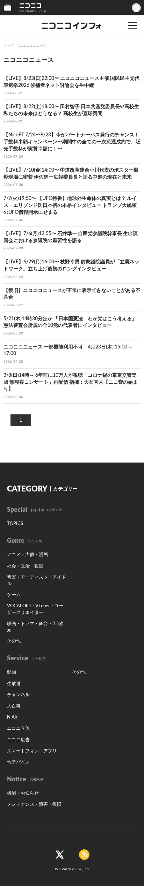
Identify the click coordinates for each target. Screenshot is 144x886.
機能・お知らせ (23, 793)
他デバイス (18, 762)
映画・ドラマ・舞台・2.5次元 (35, 627)
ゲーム (14, 595)
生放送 (14, 684)
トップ (8, 45)
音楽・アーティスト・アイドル (36, 580)
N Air (12, 717)
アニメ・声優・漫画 (27, 555)
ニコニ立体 (18, 728)
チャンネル (18, 695)
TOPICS (15, 523)
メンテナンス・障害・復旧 (34, 804)
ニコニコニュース (32, 45)
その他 (14, 641)
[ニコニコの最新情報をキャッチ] (84, 854)
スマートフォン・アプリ (32, 751)
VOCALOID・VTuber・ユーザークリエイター (35, 609)
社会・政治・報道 (25, 566)
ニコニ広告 (18, 740)
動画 (11, 672)
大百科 (14, 706)
